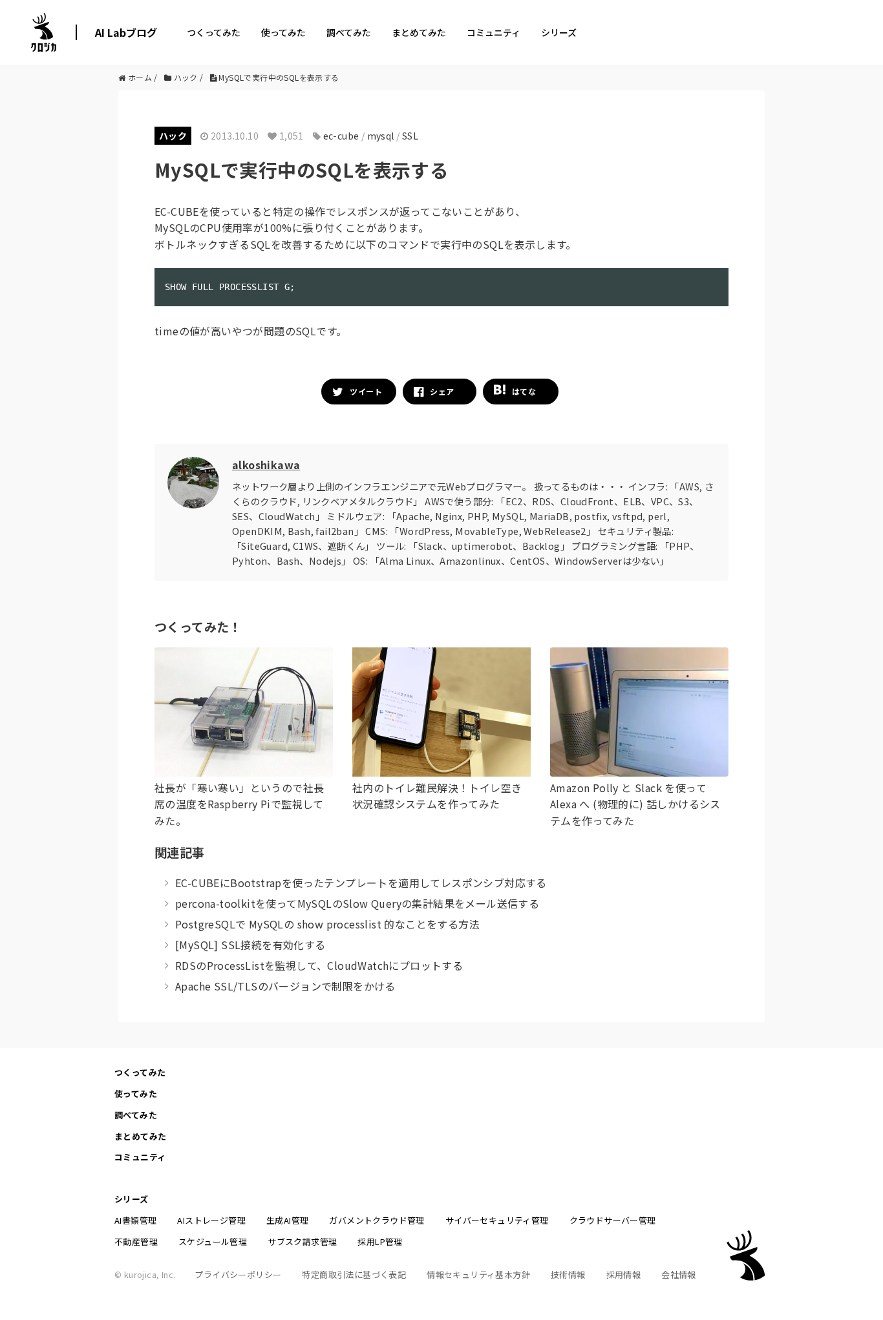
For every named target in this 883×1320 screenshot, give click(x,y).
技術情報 (568, 1274)
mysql (380, 135)
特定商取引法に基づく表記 (354, 1274)
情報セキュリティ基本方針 (478, 1274)
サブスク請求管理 (302, 1241)
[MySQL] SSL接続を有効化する (250, 944)
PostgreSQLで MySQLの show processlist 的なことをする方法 (327, 924)
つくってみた (213, 32)
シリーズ (559, 32)
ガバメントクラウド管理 (376, 1220)
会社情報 (678, 1274)
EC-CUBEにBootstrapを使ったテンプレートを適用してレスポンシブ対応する (361, 882)
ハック (173, 135)
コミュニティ (493, 32)
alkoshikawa (266, 464)
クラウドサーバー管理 (612, 1220)
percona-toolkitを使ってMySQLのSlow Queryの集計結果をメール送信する (357, 903)
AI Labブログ (126, 32)
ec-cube (341, 135)
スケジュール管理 (212, 1241)
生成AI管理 (287, 1220)
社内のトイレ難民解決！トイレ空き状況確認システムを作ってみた (437, 796)
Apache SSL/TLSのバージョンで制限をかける (285, 986)
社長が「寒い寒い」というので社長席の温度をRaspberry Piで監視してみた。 (239, 804)
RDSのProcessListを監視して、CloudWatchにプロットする (319, 965)
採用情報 (623, 1274)
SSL (410, 135)
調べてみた (348, 32)
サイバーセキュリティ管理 (497, 1220)
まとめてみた (419, 32)
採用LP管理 (379, 1241)
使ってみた (283, 32)
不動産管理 (136, 1241)
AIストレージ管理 (211, 1220)
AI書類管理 (135, 1220)
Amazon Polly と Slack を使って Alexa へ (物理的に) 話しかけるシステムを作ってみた (635, 804)
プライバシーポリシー (238, 1274)
